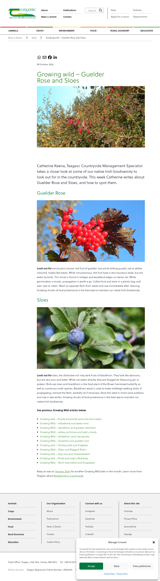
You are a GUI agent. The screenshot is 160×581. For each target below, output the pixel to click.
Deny (116, 566)
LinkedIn (89, 534)
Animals (13, 30)
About (44, 10)
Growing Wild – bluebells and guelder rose (64, 441)
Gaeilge (128, 534)
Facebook (90, 518)
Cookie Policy (53, 542)
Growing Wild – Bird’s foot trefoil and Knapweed (67, 462)
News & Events (49, 16)
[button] (153, 542)
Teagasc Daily (62, 471)
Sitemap (128, 511)
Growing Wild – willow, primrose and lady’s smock (68, 432)
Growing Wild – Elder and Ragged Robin (63, 449)
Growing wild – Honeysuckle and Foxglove (64, 445)
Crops (40, 30)
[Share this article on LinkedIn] (55, 57)
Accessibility (130, 526)
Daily (113, 10)
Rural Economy (119, 30)
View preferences (142, 566)
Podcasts (137, 10)
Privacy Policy (109, 573)
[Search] (101, 10)
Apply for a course (120, 16)
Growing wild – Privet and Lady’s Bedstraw (64, 458)
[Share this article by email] (44, 57)
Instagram (90, 511)
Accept (91, 566)
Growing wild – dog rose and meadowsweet (65, 454)
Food (93, 30)
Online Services (16, 569)
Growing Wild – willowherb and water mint (64, 423)
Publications (69, 10)
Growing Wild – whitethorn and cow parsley (64, 436)
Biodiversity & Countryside (68, 475)
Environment (67, 30)
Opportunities (140, 16)
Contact (67, 16)
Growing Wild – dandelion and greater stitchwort (68, 427)
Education (146, 30)
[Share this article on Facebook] (50, 57)
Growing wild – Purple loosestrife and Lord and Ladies (71, 419)
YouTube (89, 526)
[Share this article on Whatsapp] (39, 57)
